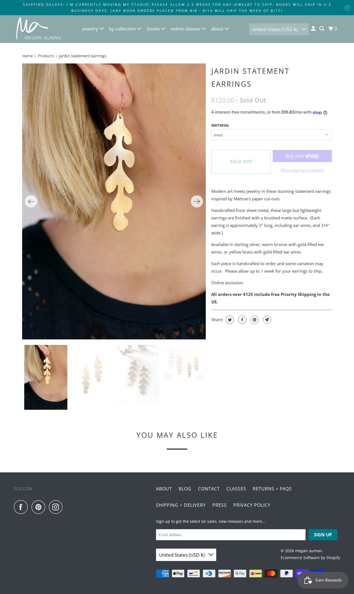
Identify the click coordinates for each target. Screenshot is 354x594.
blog (185, 489)
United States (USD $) (275, 29)
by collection (123, 28)
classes (236, 489)
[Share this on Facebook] (241, 320)
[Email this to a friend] (266, 320)
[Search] (322, 28)
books (154, 28)
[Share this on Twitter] (229, 320)
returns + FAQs (272, 489)
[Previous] (31, 201)
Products (46, 55)
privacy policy (251, 505)
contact (209, 489)
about (218, 28)
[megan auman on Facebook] (22, 507)
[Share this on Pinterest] (254, 320)
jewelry (90, 28)
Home (27, 55)
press (219, 505)
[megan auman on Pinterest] (40, 507)
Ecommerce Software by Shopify (310, 557)
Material (220, 125)
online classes (186, 28)
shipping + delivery (181, 505)
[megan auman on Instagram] (57, 507)
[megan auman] (39, 29)
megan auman (308, 550)
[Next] (197, 201)
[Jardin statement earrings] (114, 201)
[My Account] (313, 28)
